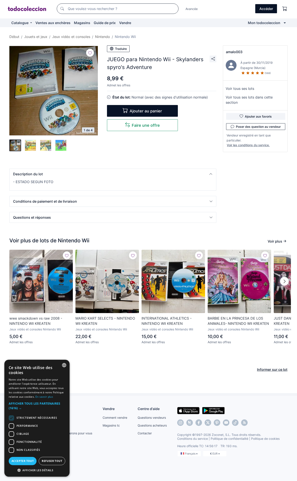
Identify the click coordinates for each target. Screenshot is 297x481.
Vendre (125, 23)
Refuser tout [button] (52, 461)
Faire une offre (146, 125)
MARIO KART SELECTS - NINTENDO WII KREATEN (105, 321)
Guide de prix (105, 23)
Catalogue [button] (20, 23)
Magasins (82, 23)
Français (190, 453)
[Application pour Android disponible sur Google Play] (213, 410)
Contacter (145, 433)
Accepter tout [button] (23, 461)
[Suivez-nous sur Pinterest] (217, 422)
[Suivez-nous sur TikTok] (235, 422)
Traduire (121, 49)
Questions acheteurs (152, 425)
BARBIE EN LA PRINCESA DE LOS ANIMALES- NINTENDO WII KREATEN (238, 321)
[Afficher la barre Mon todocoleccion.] (284, 22)
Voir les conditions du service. (248, 145)
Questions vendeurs (152, 417)
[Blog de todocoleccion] (244, 422)
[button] (113, 174)
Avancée (191, 9)
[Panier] (284, 8)
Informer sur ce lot (272, 369)
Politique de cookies (265, 438)
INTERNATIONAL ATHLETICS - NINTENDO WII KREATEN (167, 321)
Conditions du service (192, 438)
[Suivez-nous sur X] (208, 422)
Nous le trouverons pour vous (71, 433)
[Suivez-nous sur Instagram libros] (189, 422)
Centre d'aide (149, 409)
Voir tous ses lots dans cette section (249, 100)
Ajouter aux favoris (258, 116)
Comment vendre (115, 417)
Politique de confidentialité (229, 438)
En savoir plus (44, 397)
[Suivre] (90, 53)
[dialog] (37, 418)
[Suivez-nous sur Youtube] (226, 422)
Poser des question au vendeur (258, 126)
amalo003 (234, 52)
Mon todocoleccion (264, 23)
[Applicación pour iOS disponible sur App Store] (188, 410)
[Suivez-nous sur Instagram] (180, 422)
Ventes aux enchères (52, 23)
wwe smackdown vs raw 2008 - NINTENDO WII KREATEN (35, 321)
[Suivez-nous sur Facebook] (198, 422)
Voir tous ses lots (240, 88)
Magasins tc (111, 425)
